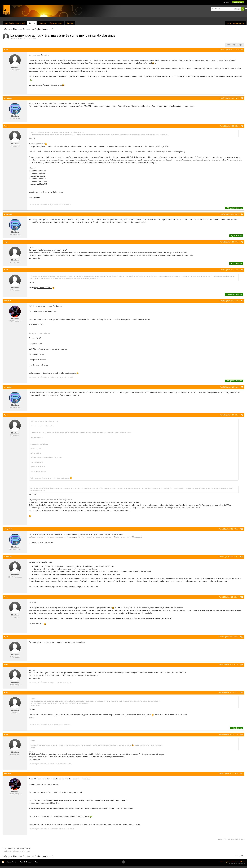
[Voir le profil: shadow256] (15, 567)
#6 (242, 270)
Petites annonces (56, 23)
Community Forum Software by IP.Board (232, 862)
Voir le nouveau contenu (235, 23)
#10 (241, 529)
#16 (241, 734)
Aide (36, 862)
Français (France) (25, 862)
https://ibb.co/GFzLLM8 (38, 181)
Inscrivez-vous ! (238, 2)
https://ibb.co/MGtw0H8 (38, 184)
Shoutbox (70, 23)
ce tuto (61, 587)
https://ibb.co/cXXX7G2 (43, 288)
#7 (242, 301)
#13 (241, 637)
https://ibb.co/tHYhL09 (37, 179)
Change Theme (11, 862)
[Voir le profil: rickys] (15, 252)
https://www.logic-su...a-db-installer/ (44, 784)
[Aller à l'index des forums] (6, 9)
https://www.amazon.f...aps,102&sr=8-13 (44, 803)
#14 (241, 664)
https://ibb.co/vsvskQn (37, 176)
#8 (242, 387)
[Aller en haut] (123, 861)
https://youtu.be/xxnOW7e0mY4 (41, 542)
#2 (242, 98)
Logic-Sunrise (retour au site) (15, 23)
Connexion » (226, 2)
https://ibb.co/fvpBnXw (37, 173)
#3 (242, 126)
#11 (241, 557)
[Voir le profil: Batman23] (15, 311)
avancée (246, 9)
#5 (242, 242)
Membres (42, 23)
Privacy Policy (240, 856)
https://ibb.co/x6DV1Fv (37, 171)
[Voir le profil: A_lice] (15, 60)
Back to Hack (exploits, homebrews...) (231, 839)
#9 (242, 415)
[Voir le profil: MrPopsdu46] (15, 109)
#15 (241, 692)
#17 (241, 773)
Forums (32, 23)
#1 (242, 50)
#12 (241, 597)
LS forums (6, 856)
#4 (242, 214)
